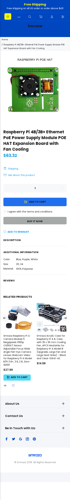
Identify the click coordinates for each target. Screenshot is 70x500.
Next (65, 318)
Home (5, 39)
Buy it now (35, 221)
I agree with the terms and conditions (30, 211)
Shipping (13, 168)
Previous (5, 318)
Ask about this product (21, 175)
